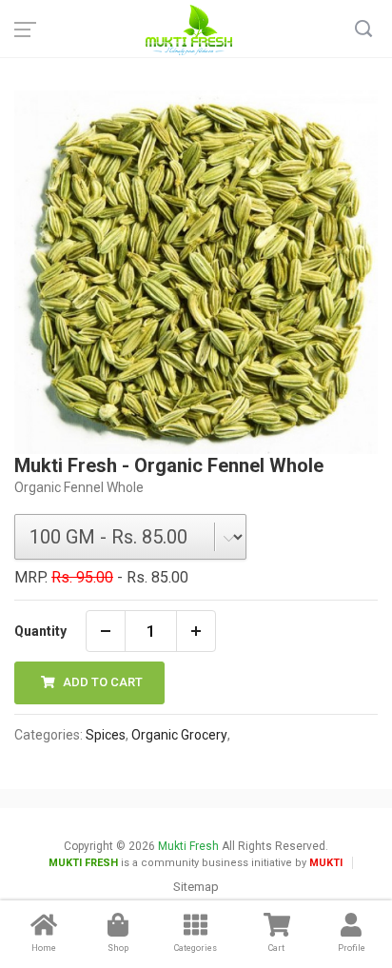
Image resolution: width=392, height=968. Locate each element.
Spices (106, 734)
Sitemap (196, 886)
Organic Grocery (179, 734)
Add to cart (101, 682)
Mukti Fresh (188, 846)
